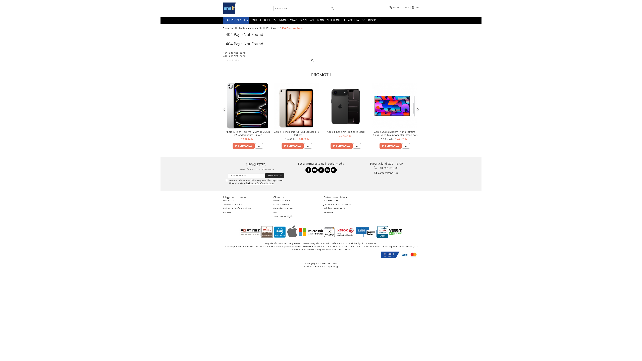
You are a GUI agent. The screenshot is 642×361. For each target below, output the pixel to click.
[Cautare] (332, 8)
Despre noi (307, 20)
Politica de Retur (281, 204)
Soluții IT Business (264, 20)
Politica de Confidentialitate (260, 183)
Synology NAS (288, 20)
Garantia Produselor (283, 208)
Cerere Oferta (336, 20)
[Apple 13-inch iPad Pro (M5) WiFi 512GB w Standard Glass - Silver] (248, 106)
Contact (227, 212)
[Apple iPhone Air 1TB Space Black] (345, 105)
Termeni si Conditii (232, 204)
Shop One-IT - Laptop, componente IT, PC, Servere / (252, 28)
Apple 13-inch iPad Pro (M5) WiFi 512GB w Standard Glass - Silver (248, 133)
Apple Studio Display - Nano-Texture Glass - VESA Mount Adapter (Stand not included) (394, 133)
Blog (320, 20)
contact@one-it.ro (388, 172)
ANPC (276, 212)
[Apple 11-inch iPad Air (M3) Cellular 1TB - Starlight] (296, 106)
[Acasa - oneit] (240, 8)
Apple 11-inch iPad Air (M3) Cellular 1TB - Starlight (296, 133)
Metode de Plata (281, 200)
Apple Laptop (356, 20)
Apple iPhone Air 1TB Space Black (345, 131)
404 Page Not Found (293, 28)
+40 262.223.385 (388, 168)
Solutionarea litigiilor (283, 216)
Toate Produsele (234, 20)
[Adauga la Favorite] (259, 146)
